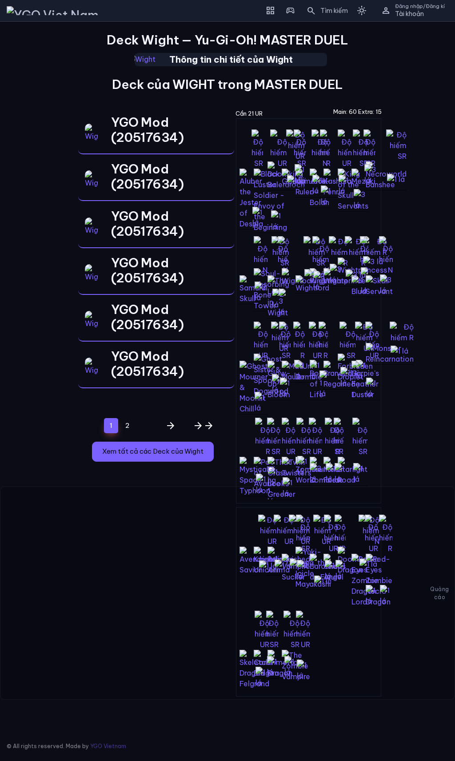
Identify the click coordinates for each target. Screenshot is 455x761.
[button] (324, 10)
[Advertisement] (32, 161)
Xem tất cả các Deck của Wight (153, 451)
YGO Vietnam (108, 746)
